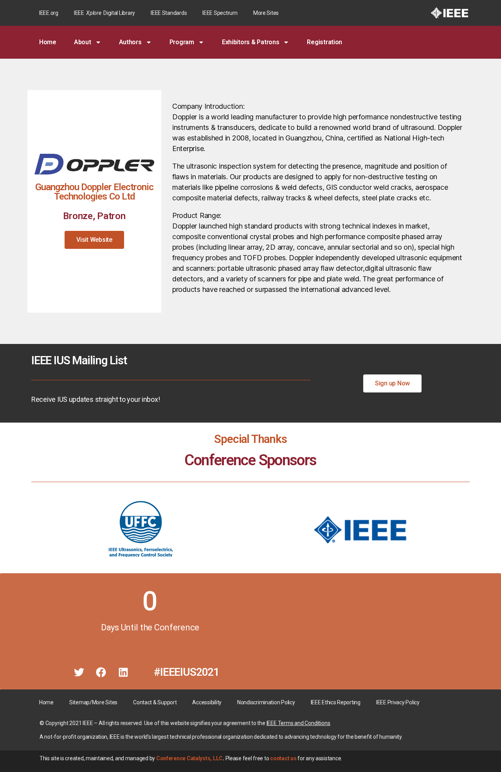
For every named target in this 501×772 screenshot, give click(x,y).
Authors (130, 42)
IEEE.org (48, 13)
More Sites (266, 13)
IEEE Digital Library (104, 13)
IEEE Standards (169, 13)
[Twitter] (79, 672)
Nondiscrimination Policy (266, 702)
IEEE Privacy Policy (398, 702)
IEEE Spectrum (220, 13)
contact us (283, 758)
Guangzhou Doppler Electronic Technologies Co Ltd (94, 192)
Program (181, 42)
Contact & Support (155, 702)
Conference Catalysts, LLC (189, 758)
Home (47, 42)
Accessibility (207, 702)
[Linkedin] (123, 672)
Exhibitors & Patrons (250, 42)
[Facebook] (101, 672)
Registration (324, 42)
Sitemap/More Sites (93, 702)
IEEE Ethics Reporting (335, 702)
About (82, 42)
